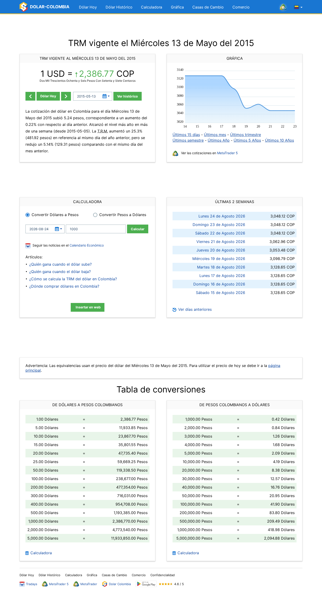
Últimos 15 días (186, 134)
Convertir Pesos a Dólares (122, 214)
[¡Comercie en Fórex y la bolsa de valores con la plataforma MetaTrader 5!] (283, 7)
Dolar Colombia (120, 584)
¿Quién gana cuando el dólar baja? (60, 271)
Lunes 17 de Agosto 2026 (222, 275)
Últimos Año (219, 140)
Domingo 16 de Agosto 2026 (219, 284)
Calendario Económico (86, 245)
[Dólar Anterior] (30, 96)
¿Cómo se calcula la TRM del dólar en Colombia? (73, 279)
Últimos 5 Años (247, 140)
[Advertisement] (161, 26)
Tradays (31, 584)
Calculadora (151, 7)
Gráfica (177, 7)
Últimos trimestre (245, 134)
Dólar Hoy (88, 7)
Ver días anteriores (194, 309)
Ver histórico (127, 96)
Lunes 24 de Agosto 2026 (221, 216)
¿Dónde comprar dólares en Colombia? (64, 286)
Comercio (241, 7)
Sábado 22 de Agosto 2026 (220, 233)
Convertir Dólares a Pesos (55, 214)
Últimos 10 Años (279, 140)
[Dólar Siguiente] (66, 96)
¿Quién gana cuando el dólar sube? (60, 264)
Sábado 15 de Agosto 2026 (220, 292)
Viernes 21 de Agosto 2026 (220, 241)
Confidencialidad (162, 575)
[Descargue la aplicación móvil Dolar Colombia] (146, 584)
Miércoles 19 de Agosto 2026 (218, 258)
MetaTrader (88, 584)
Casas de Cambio (208, 7)
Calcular (137, 229)
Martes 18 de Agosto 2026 (221, 267)
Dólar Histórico (119, 7)
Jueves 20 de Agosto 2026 (220, 250)
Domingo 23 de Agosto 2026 (219, 224)
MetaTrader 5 (227, 153)
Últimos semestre (188, 140)
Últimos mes (215, 134)
